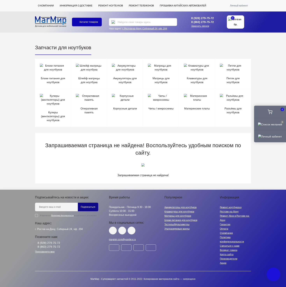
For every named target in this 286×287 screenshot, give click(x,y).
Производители (228, 258)
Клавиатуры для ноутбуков (179, 211)
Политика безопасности (62, 215)
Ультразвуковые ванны (177, 228)
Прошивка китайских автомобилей (183, 5)
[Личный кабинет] (270, 136)
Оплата (224, 228)
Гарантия (225, 224)
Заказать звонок (200, 26)
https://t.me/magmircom (122, 230)
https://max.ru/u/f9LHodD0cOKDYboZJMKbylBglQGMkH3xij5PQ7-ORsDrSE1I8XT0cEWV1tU (131, 230)
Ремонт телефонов (141, 5)
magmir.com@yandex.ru (122, 239)
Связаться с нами (230, 246)
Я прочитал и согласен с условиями (68, 215)
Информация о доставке (76, 5)
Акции (223, 263)
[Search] (113, 22)
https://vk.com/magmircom (113, 230)
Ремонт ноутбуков (110, 5)
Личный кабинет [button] (239, 5)
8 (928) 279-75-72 (202, 18)
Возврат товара (228, 250)
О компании (46, 5)
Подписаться (88, 207)
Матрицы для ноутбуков (177, 216)
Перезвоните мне (45, 251)
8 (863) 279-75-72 (202, 22)
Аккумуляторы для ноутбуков (180, 207)
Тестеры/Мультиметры (176, 224)
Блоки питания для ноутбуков (180, 220)
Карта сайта (226, 254)
